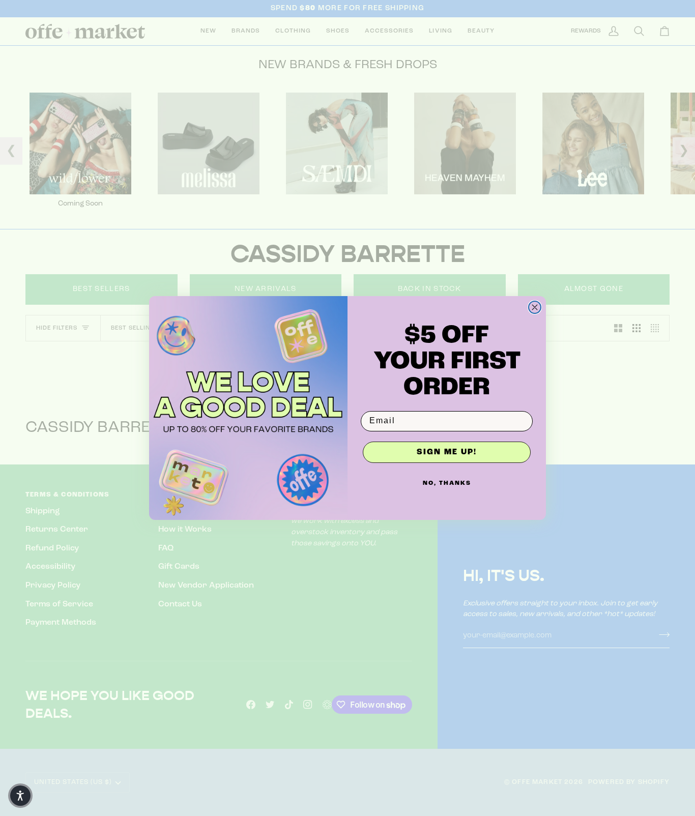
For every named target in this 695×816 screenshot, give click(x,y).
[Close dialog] (535, 307)
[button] (20, 795)
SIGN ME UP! (447, 452)
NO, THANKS (447, 483)
